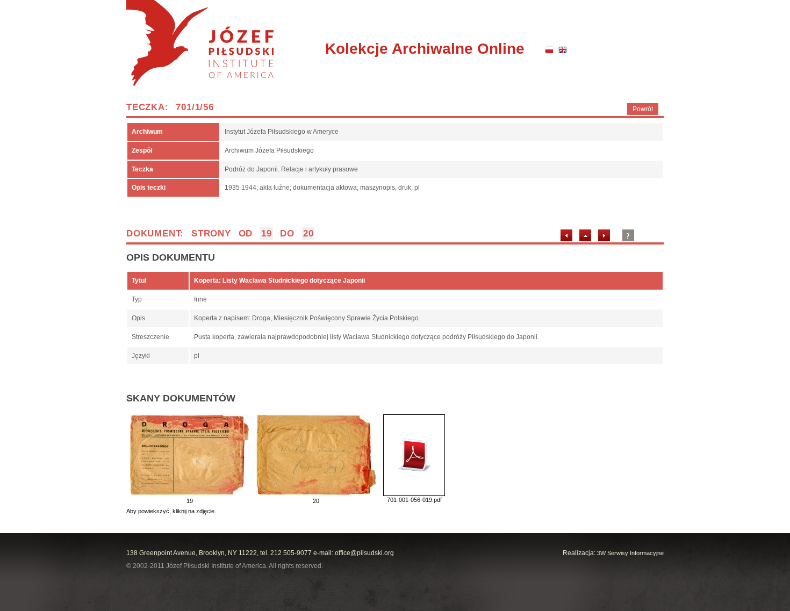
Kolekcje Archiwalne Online (425, 48)
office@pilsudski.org (364, 553)
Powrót (643, 109)
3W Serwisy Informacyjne (630, 553)
